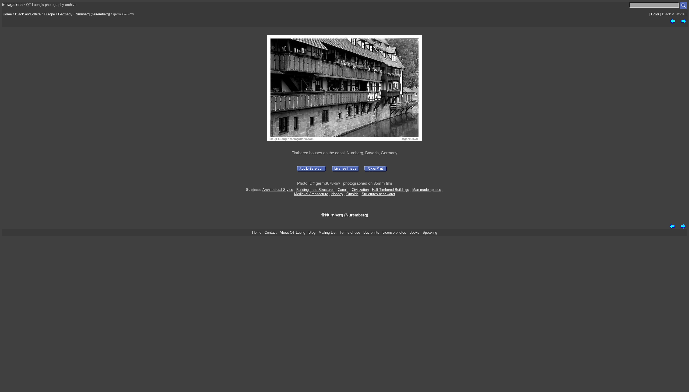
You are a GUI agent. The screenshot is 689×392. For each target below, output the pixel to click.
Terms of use (350, 232)
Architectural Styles (277, 190)
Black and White (28, 14)
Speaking (430, 232)
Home (7, 14)
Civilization (360, 190)
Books (414, 232)
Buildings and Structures (315, 190)
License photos (394, 232)
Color (655, 14)
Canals (343, 190)
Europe (49, 14)
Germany (65, 14)
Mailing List (327, 232)
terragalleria (12, 4)
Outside (352, 194)
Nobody (337, 194)
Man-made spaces (426, 190)
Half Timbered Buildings (390, 190)
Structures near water (378, 194)
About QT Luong (292, 232)
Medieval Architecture (311, 194)
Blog (311, 232)
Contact (271, 232)
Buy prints (371, 232)
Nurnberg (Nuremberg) (93, 14)
